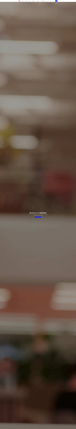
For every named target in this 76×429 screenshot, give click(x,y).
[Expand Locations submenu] (39, 0)
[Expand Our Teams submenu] (30, 0)
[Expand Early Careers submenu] (35, 0)
